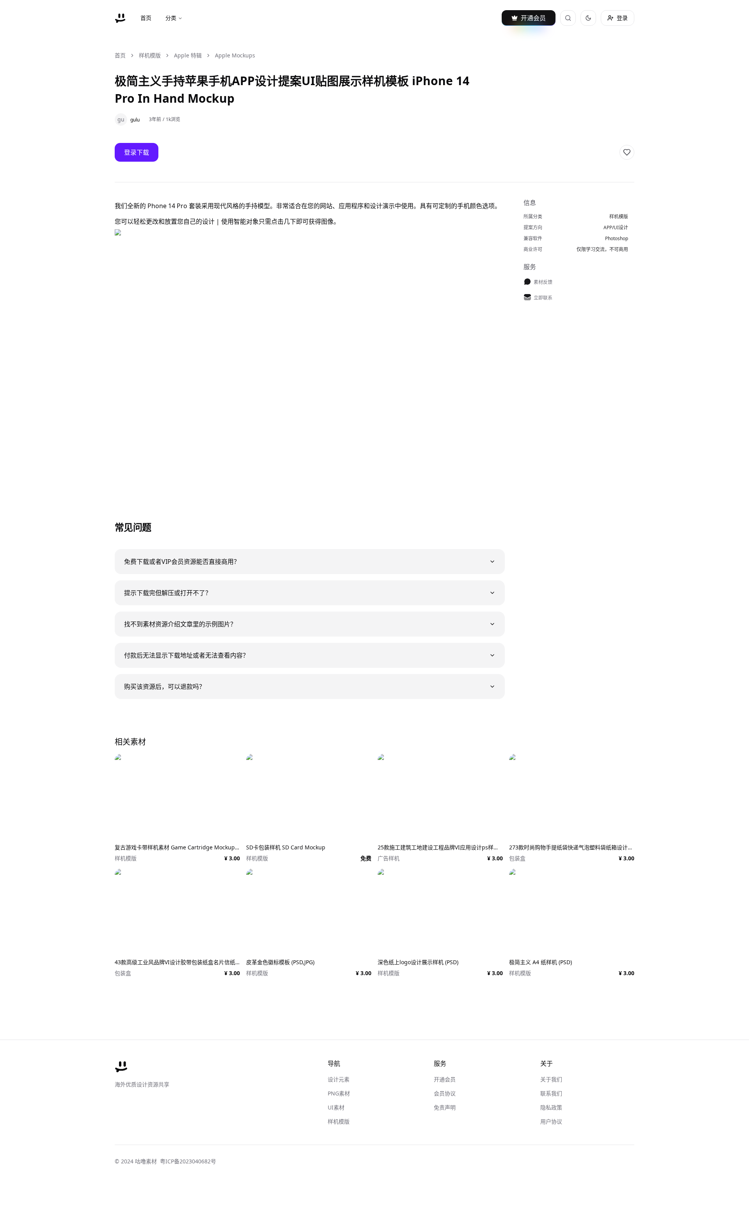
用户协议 (551, 1121)
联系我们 (551, 1093)
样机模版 (150, 55)
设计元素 (339, 1079)
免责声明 (445, 1107)
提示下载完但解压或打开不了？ (167, 593)
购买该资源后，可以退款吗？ (164, 686)
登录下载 (136, 152)
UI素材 (336, 1107)
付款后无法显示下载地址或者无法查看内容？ (186, 655)
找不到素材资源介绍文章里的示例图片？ (180, 624)
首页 (145, 17)
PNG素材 (339, 1093)
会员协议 (445, 1093)
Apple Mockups (235, 55)
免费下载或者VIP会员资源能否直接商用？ (182, 561)
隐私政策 (551, 1107)
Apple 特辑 (188, 55)
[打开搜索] (568, 18)
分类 (170, 17)
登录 (622, 17)
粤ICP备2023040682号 (188, 1161)
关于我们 (551, 1079)
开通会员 (445, 1079)
